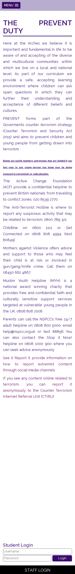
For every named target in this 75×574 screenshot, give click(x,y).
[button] (11, 5)
